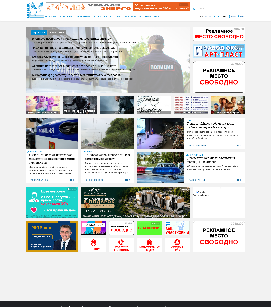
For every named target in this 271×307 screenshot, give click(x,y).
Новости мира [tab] (57, 32)
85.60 (233, 16)
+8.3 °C (207, 16)
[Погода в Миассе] (219, 188)
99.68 (242, 16)
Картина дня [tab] (39, 32)
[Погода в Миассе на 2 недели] (201, 195)
